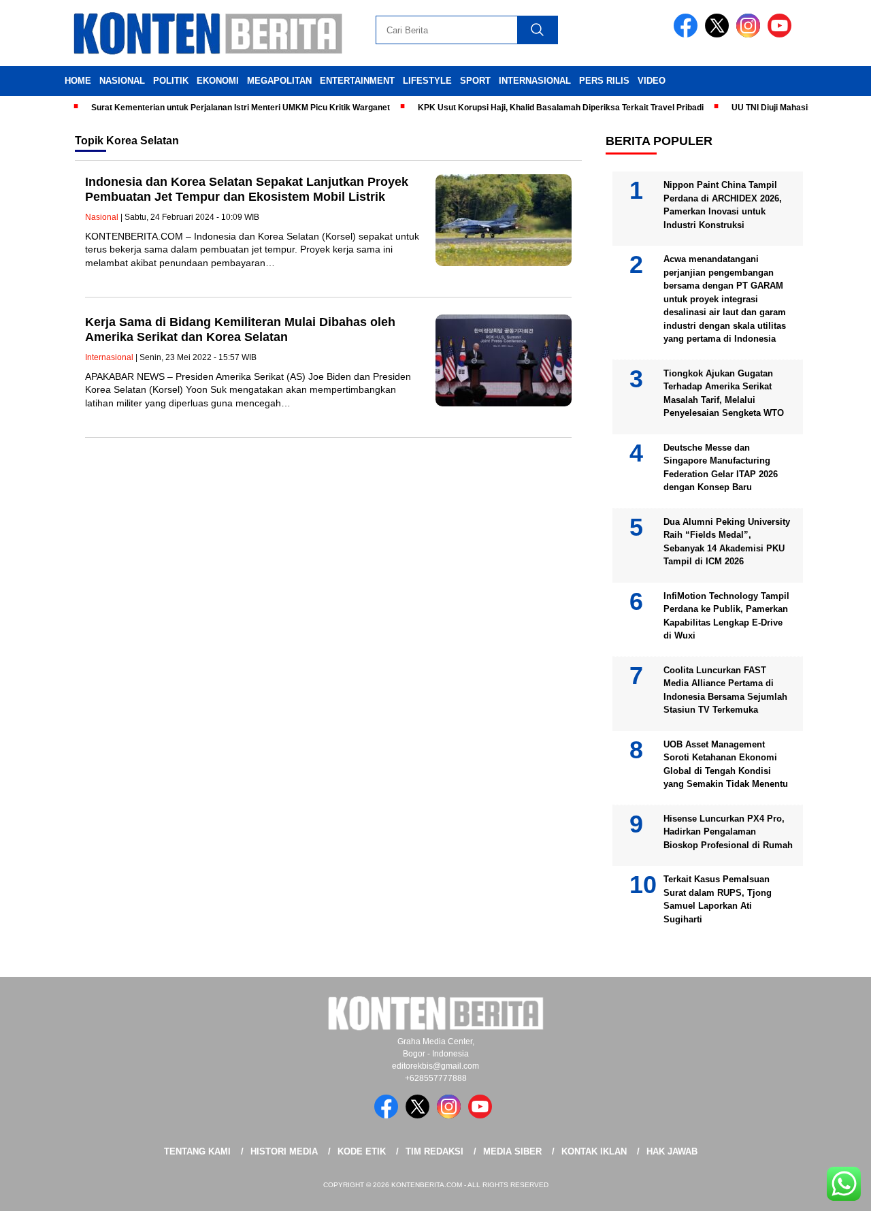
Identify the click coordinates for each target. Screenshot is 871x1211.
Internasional (535, 81)
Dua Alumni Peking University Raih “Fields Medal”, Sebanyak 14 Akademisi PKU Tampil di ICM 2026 (726, 542)
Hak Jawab (671, 1151)
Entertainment (357, 81)
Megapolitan (279, 81)
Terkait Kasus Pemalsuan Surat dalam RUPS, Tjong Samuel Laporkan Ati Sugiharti (717, 899)
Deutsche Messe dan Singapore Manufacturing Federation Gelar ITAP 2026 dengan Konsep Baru (720, 467)
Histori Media (284, 1151)
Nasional (122, 81)
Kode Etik (362, 1151)
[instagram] (750, 34)
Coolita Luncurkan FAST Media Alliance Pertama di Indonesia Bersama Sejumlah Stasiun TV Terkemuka (725, 690)
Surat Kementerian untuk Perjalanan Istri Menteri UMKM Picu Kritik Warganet (224, 107)
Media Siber (512, 1151)
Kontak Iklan (594, 1151)
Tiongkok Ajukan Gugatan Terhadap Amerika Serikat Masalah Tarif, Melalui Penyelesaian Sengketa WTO (723, 393)
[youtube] (782, 34)
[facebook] (688, 34)
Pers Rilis (604, 81)
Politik (170, 81)
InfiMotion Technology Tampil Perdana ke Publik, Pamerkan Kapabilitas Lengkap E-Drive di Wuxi (726, 616)
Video (651, 81)
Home (78, 81)
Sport (475, 81)
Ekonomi (218, 81)
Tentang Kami (197, 1151)
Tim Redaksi (434, 1151)
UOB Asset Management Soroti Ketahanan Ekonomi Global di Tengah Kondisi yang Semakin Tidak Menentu (725, 764)
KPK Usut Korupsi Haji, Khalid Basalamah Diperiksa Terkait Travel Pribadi (544, 107)
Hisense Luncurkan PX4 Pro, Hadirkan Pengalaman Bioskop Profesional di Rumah (728, 831)
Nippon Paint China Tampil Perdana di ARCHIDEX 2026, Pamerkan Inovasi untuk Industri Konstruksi (722, 205)
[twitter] (719, 34)
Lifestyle (427, 81)
